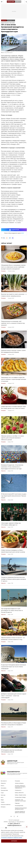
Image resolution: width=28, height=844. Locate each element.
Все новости (4, 781)
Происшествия (4, 790)
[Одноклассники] (7, 238)
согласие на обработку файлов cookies (11, 837)
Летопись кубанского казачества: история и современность (20, 787)
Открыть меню (1, 1)
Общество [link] (3, 470)
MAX (22, 233)
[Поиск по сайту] (26, 1)
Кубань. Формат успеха (20, 795)
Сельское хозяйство (5, 804)
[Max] (13, 238)
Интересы (3, 806)
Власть (2, 785)
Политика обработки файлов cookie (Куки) (20, 812)
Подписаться (15, 229)
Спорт (2, 792)
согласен (14, 841)
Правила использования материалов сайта (21, 808)
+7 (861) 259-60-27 (14, 823)
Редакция (17, 803)
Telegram (17, 816)
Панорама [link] (3, 271)
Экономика (3, 788)
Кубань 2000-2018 (19, 792)
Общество (4, 20)
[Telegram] (10, 238)
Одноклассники (14, 816)
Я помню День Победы (20, 797)
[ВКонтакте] (4, 238)
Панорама (17, 781)
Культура (3, 795)
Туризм (2, 802)
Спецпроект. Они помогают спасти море (20, 800)
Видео (2, 799)
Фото (2, 797)
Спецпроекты (18, 790)
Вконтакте (11, 816)
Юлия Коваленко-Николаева (8, 22)
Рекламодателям (19, 805)
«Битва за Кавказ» (19, 783)
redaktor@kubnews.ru (14, 825)
